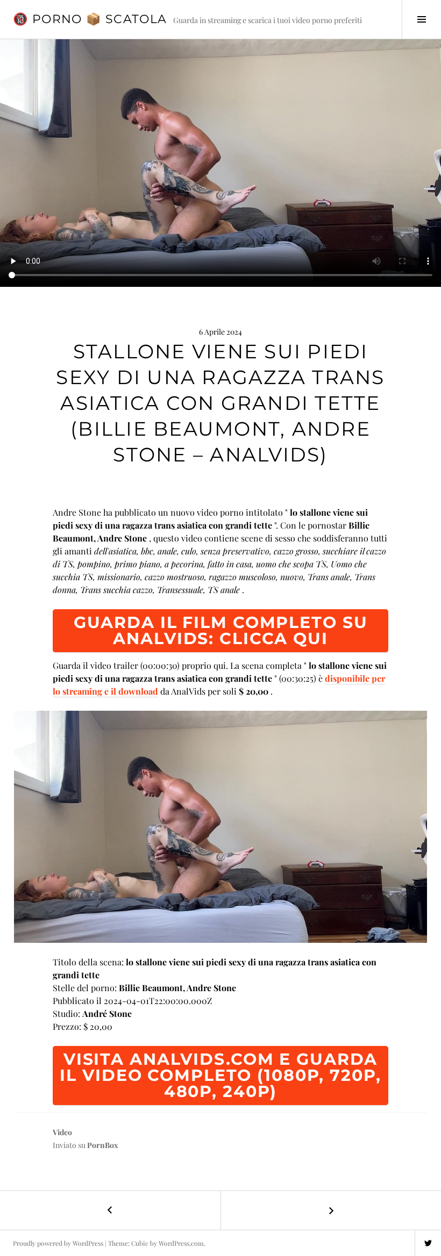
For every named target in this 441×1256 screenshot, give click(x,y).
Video (62, 1132)
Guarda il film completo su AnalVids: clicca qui (221, 630)
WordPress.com (181, 1243)
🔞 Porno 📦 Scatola (90, 19)
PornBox (102, 1145)
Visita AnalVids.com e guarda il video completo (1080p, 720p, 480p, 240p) (220, 1075)
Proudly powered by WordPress (58, 1243)
